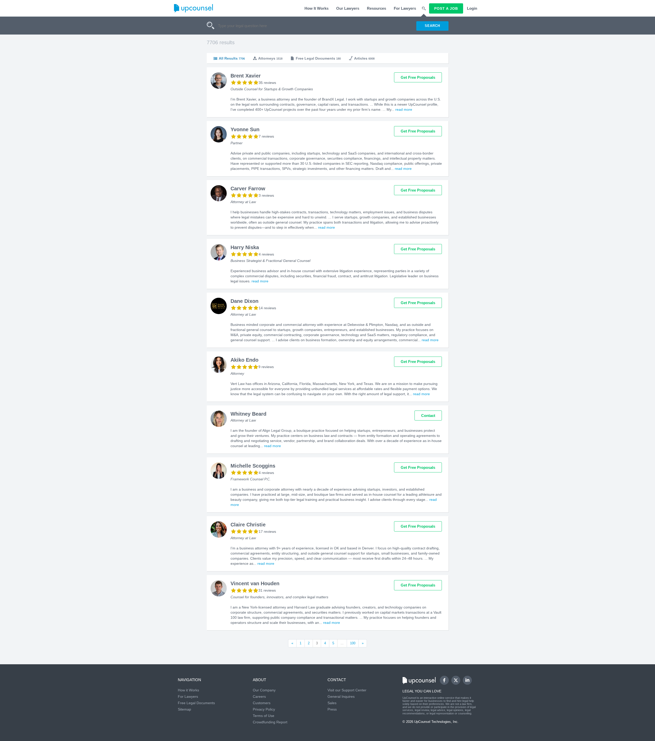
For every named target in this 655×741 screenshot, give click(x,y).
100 (352, 643)
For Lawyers (405, 8)
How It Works (316, 8)
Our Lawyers (347, 8)
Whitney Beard (248, 414)
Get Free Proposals (418, 77)
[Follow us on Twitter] (455, 680)
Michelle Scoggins (253, 466)
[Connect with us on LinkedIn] (467, 680)
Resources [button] (376, 8)
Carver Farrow (248, 188)
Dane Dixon (244, 301)
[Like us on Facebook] (444, 680)
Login (472, 8)
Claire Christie (248, 524)
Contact (428, 415)
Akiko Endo (244, 360)
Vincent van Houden (255, 583)
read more (403, 109)
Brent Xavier (246, 76)
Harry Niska (245, 247)
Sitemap (184, 709)
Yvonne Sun (245, 129)
